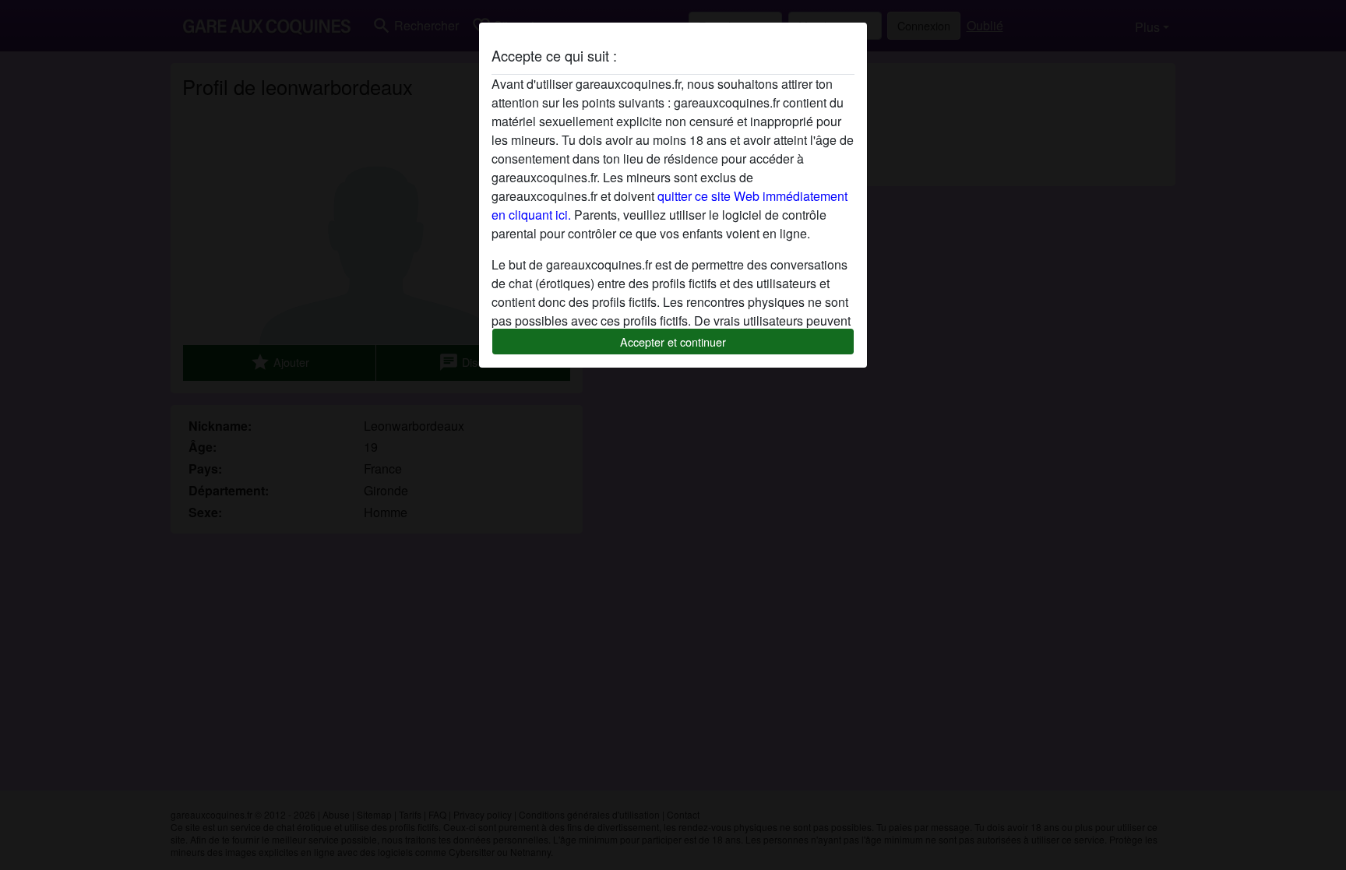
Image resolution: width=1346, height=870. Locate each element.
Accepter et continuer (673, 341)
